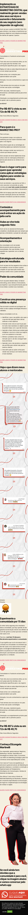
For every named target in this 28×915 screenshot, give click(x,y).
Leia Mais (4, 911)
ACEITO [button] (9, 911)
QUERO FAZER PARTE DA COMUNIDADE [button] (13, 202)
